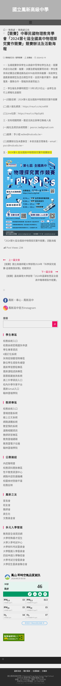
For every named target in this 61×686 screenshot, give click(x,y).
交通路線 (36, 671)
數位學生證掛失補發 (14, 362)
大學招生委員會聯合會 (15, 564)
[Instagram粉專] (5, 308)
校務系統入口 (10, 341)
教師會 (6, 509)
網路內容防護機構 (12, 476)
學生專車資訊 (10, 349)
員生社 (6, 514)
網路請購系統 (10, 421)
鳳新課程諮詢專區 (12, 371)
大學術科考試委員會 (14, 546)
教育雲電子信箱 (11, 443)
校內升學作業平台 (12, 384)
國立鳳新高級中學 (30, 9)
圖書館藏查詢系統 (12, 375)
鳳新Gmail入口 (11, 388)
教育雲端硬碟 (10, 439)
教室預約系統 (10, 426)
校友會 (6, 505)
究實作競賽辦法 (30, 152)
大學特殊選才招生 (12, 538)
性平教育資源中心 (12, 472)
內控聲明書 (9, 463)
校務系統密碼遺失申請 (15, 345)
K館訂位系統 (10, 354)
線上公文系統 (10, 417)
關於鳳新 (26, 671)
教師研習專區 (10, 434)
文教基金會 (9, 518)
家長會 (6, 500)
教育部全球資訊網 (12, 533)
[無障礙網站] (13, 637)
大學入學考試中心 (12, 542)
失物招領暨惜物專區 (14, 358)
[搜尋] (54, 324)
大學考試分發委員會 (14, 560)
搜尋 (5, 318)
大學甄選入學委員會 (14, 551)
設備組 (29, 57)
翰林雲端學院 (10, 393)
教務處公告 (10, 57)
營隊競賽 (18, 57)
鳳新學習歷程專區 (12, 367)
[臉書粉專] (5, 300)
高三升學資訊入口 (12, 380)
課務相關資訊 (10, 430)
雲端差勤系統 (10, 413)
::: (4, 33)
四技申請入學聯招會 (14, 555)
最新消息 (17, 671)
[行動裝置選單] (30, 22)
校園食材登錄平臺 (12, 480)
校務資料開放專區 (12, 467)
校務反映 (8, 485)
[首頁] (4, 29)
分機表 (44, 671)
